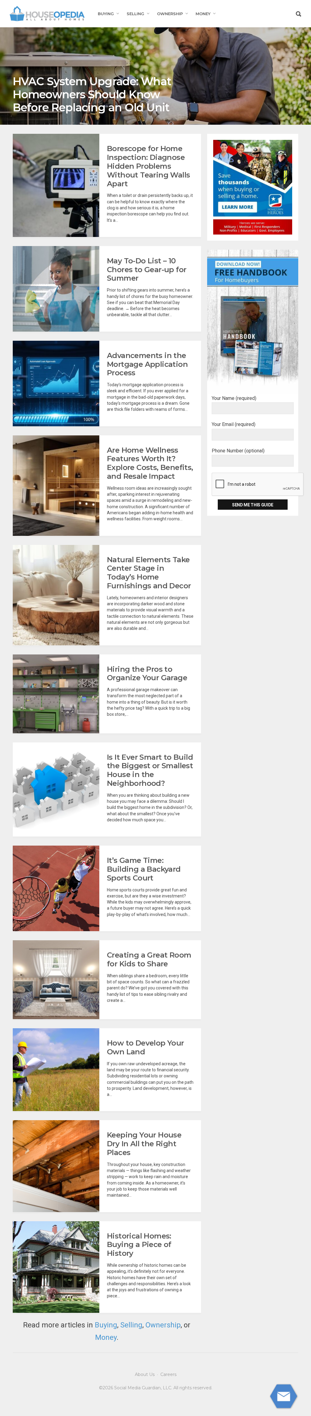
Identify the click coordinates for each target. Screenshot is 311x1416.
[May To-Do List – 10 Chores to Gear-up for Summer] (56, 289)
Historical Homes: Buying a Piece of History (139, 1245)
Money (203, 13)
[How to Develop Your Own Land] (56, 1069)
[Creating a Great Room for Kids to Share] (56, 979)
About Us (145, 1374)
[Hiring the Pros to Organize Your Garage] (56, 693)
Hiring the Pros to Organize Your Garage (147, 673)
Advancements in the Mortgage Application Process (147, 364)
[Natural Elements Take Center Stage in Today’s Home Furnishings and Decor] (56, 595)
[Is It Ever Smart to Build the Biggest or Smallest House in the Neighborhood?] (56, 789)
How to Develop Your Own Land (145, 1047)
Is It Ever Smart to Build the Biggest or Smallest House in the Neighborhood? (150, 770)
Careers (168, 1374)
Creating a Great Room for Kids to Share (149, 959)
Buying (106, 13)
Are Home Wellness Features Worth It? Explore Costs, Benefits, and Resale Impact (150, 463)
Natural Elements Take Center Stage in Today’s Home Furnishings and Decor (149, 572)
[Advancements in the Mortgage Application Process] (56, 383)
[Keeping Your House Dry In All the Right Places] (56, 1166)
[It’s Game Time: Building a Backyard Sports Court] (56, 888)
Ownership (170, 13)
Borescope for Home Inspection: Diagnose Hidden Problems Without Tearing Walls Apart (148, 166)
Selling (135, 13)
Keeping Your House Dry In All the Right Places (144, 1143)
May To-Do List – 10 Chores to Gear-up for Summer (146, 269)
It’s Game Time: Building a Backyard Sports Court (144, 869)
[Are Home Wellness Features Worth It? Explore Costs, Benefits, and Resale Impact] (56, 485)
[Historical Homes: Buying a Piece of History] (56, 1267)
